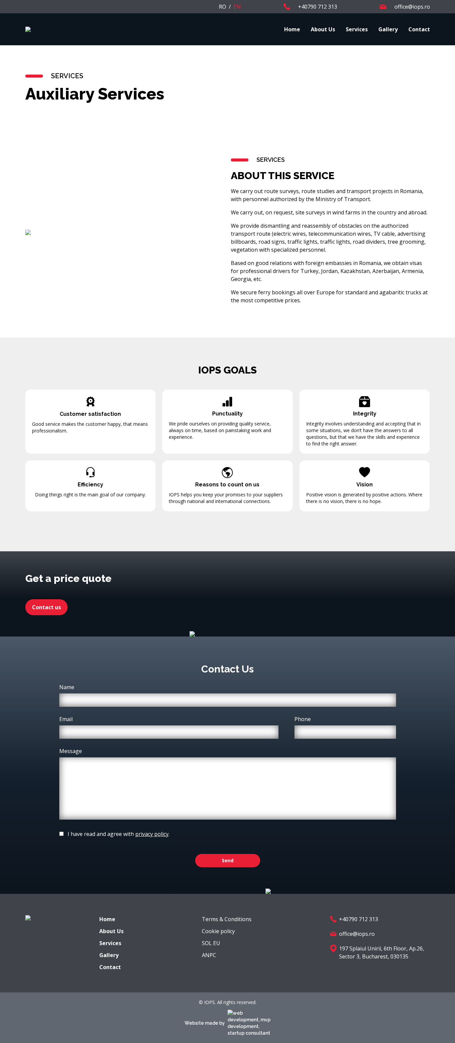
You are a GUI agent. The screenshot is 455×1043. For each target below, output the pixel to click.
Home (292, 29)
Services (357, 29)
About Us (323, 29)
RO (222, 6)
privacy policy (152, 834)
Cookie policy (218, 931)
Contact (419, 29)
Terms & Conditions (226, 919)
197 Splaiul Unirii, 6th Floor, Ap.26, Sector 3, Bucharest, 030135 (381, 952)
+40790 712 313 (358, 919)
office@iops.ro (357, 933)
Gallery (388, 29)
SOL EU (211, 943)
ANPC (209, 955)
